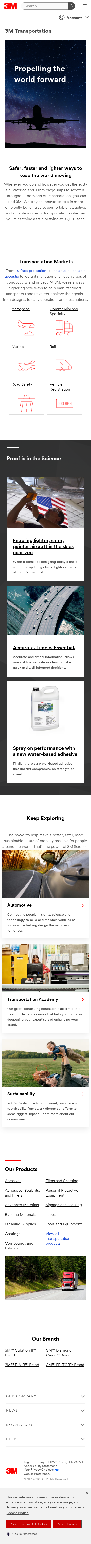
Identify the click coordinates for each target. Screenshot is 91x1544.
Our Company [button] (21, 1396)
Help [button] (11, 1439)
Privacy (39, 1462)
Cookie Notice (18, 1513)
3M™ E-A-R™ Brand (22, 1365)
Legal (27, 1462)
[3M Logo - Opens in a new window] (10, 6)
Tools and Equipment (64, 1224)
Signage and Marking (64, 1205)
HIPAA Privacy (58, 1462)
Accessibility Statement (40, 1466)
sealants (59, 271)
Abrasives (13, 1181)
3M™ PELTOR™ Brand (65, 1365)
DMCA (76, 1462)
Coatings (12, 1234)
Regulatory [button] (19, 1425)
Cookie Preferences (37, 1473)
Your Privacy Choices (38, 1469)
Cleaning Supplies (20, 1224)
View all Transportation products (58, 1239)
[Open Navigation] (85, 6)
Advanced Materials (22, 1205)
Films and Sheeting (62, 1181)
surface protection (31, 271)
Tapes (51, 1215)
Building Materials (20, 1215)
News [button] (12, 1410)
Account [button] (74, 18)
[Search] (71, 6)
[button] (22, 1534)
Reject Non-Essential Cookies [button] (28, 1524)
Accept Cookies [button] (67, 1524)
